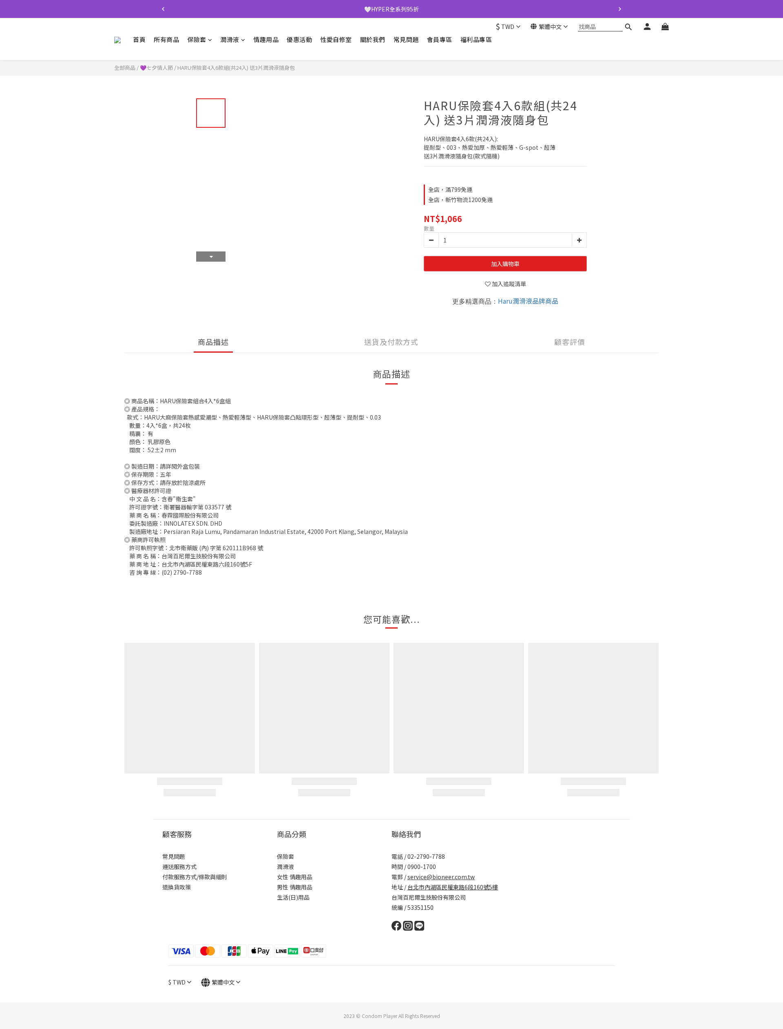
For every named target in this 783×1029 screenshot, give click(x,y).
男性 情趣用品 (294, 887)
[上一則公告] (163, 9)
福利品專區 (476, 39)
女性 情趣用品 (294, 877)
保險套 (196, 39)
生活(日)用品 (293, 897)
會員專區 (439, 39)
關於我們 (372, 39)
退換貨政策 (176, 887)
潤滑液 (229, 39)
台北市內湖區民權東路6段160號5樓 (452, 887)
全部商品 (124, 67)
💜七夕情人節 (156, 67)
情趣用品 (266, 39)
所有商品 (166, 39)
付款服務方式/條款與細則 (194, 877)
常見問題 (406, 39)
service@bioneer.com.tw (441, 877)
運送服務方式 (179, 866)
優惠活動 (299, 39)
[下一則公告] (620, 9)
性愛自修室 (336, 39)
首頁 (139, 39)
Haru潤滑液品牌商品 (528, 301)
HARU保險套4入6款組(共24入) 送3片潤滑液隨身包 (236, 67)
